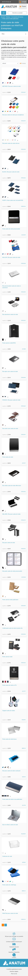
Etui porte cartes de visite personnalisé (12, 571)
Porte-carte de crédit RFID (9, 343)
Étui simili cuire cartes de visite (10, 428)
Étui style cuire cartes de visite (10, 371)
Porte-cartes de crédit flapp (9, 884)
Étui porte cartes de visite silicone (10, 143)
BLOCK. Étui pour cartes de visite (10, 171)
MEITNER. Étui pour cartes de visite (11, 86)
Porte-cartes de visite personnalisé (11, 229)
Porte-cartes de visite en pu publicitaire (12, 799)
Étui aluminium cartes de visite (10, 314)
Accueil (3, 17)
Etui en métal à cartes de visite (10, 824)
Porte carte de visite (7, 656)
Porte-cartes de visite (7, 457)
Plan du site (14, 973)
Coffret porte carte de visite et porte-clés (12, 628)
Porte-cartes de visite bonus (9, 739)
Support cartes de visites (8, 710)
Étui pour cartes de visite (8, 542)
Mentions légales (14, 971)
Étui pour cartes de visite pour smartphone (13, 114)
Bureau (8, 17)
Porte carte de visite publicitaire (10, 599)
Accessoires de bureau (17, 17)
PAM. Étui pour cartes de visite (10, 913)
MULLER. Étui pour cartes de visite (11, 257)
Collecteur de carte (7, 856)
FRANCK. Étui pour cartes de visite (11, 400)
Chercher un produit (17, 12)
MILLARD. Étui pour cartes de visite (11, 514)
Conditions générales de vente (14, 969)
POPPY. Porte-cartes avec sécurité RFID (12, 200)
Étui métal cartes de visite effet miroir (11, 485)
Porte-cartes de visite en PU (9, 685)
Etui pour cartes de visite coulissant (11, 770)
